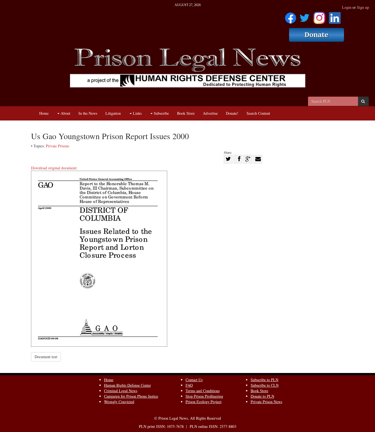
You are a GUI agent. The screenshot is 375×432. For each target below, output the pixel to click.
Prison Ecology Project (204, 401)
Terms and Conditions (203, 390)
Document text (46, 356)
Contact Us (194, 379)
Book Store (186, 113)
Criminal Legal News (120, 390)
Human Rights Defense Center (127, 385)
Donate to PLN (262, 396)
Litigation (113, 113)
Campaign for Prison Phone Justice (131, 396)
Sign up (363, 7)
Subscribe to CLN (265, 385)
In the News (88, 113)
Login (346, 7)
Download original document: (54, 167)
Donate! (232, 113)
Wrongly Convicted (119, 401)
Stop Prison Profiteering (204, 396)
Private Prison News (266, 401)
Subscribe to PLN (264, 379)
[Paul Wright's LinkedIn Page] (335, 16)
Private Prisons (57, 145)
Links (137, 113)
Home (44, 113)
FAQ (189, 385)
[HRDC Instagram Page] (319, 16)
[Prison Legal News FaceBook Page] (290, 16)
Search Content (258, 113)
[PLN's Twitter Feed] (305, 16)
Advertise (210, 113)
